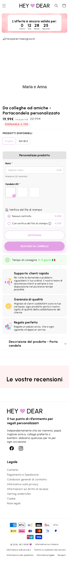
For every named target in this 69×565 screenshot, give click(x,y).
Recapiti (62, 555)
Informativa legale (45, 555)
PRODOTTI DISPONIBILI (17, 133)
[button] (4, 6)
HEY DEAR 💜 (25, 544)
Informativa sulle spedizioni (20, 555)
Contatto (12, 469)
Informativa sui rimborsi (47, 544)
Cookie (11, 498)
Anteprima (34, 235)
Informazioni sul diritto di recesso (27, 489)
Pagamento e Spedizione (23, 474)
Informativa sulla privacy (23, 484)
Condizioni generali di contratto (27, 479)
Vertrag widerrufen (19, 493)
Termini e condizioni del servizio (50, 550)
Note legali (14, 503)
